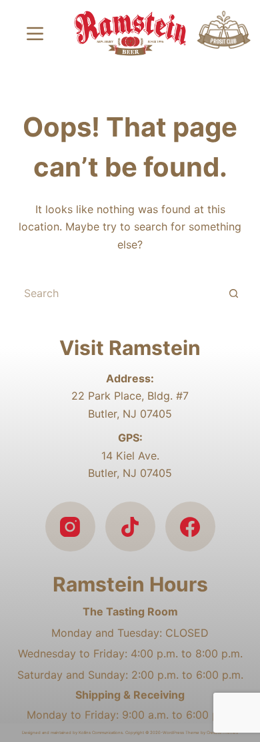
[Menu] (35, 33)
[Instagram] (70, 527)
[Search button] (234, 293)
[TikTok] (130, 527)
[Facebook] (190, 527)
